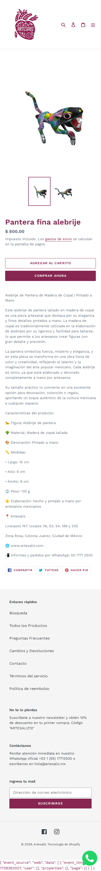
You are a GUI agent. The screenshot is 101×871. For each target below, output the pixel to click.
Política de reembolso (29, 688)
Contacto (18, 663)
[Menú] (93, 24)
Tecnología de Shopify (64, 844)
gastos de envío (58, 239)
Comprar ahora (51, 275)
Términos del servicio (28, 676)
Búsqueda (18, 613)
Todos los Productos (28, 625)
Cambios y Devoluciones (31, 651)
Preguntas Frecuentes (29, 638)
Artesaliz (40, 844)
